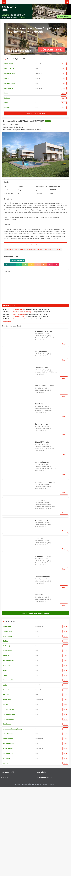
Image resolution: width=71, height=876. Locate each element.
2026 (47, 441)
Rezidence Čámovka (10, 83)
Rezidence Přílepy (18, 337)
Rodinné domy (9, 278)
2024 (53, 278)
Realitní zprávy (9, 334)
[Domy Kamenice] (18, 642)
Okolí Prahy (23, 278)
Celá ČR (16, 278)
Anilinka (6, 78)
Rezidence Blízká (9, 107)
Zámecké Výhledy (42, 741)
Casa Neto (39, 612)
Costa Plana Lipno (9, 73)
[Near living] (35, 505)
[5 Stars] (44, 151)
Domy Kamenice (41, 635)
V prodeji (46, 144)
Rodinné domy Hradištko (44, 786)
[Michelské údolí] (35, 656)
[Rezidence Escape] (35, 24)
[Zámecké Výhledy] (18, 748)
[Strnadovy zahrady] (35, 354)
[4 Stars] (35, 151)
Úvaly (49, 278)
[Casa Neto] (18, 619)
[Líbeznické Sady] (18, 491)
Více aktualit (7, 350)
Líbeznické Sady (41, 484)
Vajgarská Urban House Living (22, 340)
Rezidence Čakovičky (43, 439)
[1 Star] (7, 151)
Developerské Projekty (19, 160)
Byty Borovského (9, 93)
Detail (64, 454)
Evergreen (7, 102)
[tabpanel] (35, 183)
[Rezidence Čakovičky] (18, 446)
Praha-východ (31, 278)
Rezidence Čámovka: (19, 345)
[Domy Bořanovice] (18, 771)
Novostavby (7, 160)
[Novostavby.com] (35, 2)
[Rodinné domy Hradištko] (18, 793)
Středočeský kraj (42, 278)
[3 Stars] (26, 151)
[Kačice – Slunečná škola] (18, 597)
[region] (35, 316)
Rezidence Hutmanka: (19, 347)
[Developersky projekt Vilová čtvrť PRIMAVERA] (35, 183)
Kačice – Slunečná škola (44, 590)
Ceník (64, 64)
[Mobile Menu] (4, 2)
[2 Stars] (17, 151)
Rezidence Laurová (9, 98)
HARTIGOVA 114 (9, 68)
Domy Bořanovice (42, 763)
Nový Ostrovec (41, 461)
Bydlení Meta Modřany (19, 342)
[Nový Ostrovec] (18, 469)
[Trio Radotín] (35, 120)
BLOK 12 (6, 88)
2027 (47, 614)
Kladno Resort (8, 63)
